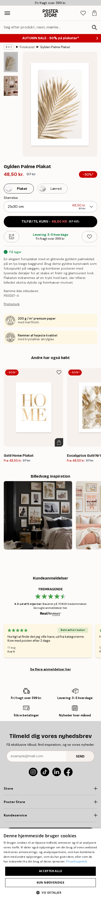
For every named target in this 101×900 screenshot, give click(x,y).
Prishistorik (12, 304)
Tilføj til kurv (51, 222)
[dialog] (50, 864)
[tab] (83, 13)
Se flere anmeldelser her (50, 669)
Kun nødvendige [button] (51, 883)
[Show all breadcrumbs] (9, 47)
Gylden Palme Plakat (55, 47)
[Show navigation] (7, 13)
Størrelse (11, 198)
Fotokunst (27, 47)
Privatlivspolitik (76, 861)
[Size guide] (11, 236)
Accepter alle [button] (50, 871)
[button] (50, 892)
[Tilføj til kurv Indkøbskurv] (59, 442)
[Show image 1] (11, 62)
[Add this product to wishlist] (89, 236)
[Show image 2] (11, 86)
